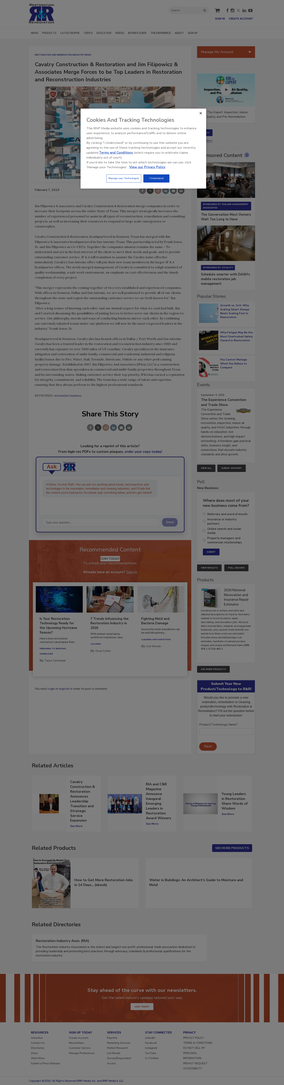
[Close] (200, 113)
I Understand (156, 178)
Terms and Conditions (116, 152)
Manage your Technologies (124, 178)
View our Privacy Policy (147, 167)
